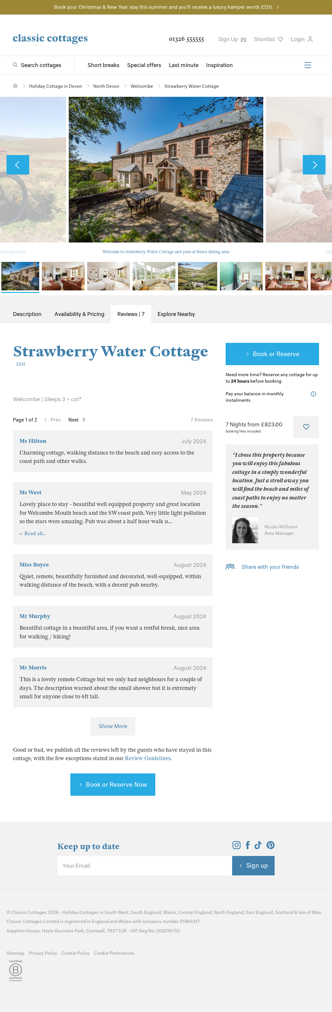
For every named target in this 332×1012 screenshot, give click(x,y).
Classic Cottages (29, 912)
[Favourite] (306, 427)
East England (259, 912)
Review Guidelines (148, 758)
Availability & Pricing (79, 314)
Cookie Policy (75, 953)
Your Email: (77, 865)
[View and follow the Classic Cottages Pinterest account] (271, 847)
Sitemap (15, 953)
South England (146, 912)
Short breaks (103, 65)
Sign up (257, 865)
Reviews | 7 (131, 314)
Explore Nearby (176, 314)
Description (27, 314)
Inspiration (219, 65)
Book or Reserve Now (116, 784)
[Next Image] (314, 164)
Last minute (183, 65)
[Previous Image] (17, 164)
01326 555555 (186, 38)
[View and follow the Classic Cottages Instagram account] (236, 847)
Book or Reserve (276, 354)
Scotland (284, 912)
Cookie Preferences (114, 953)
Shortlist (265, 39)
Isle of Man (309, 912)
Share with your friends (270, 567)
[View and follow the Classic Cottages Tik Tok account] (258, 847)
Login (298, 39)
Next (73, 420)
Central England (195, 912)
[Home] (15, 86)
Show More (113, 726)
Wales (169, 912)
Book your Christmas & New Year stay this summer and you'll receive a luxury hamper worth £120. (163, 7)
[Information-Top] (315, 394)
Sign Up (228, 39)
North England (228, 912)
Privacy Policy (43, 953)
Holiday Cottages (81, 912)
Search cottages (41, 65)
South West (116, 912)
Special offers (144, 65)
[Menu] (307, 65)
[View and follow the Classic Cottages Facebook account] (248, 847)
